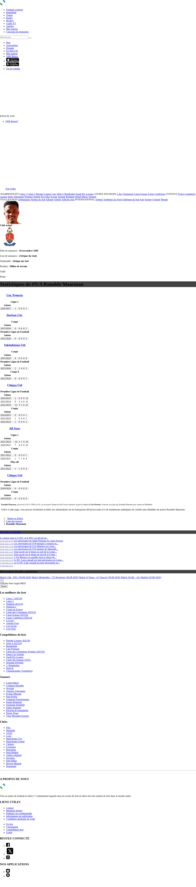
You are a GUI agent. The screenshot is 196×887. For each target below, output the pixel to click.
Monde (164, 199)
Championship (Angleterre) (19, 671)
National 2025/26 (14, 604)
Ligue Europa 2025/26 (17, 615)
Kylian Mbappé (13, 694)
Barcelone (11, 749)
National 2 (11, 606)
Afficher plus (68, 199)
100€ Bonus (12, 56)
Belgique (70, 196)
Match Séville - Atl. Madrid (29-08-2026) (141, 577)
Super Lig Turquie (15, 654)
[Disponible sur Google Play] (12, 65)
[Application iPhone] (8, 871)
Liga (54, 194)
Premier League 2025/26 (18, 640)
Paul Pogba (11, 696)
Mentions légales (14, 810)
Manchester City (14, 738)
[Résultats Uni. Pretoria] (10, 245)
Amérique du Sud (130, 199)
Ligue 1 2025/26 (14, 598)
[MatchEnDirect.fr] (10, 4)
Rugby (9, 18)
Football (14, 9)
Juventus (10, 758)
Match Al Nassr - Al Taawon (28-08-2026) (100, 577)
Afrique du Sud (37, 199)
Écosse (54, 196)
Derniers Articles (10, 532)
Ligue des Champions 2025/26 (21, 612)
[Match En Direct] (10, 788)
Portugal (28, 196)
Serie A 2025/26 (14, 643)
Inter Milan (11, 760)
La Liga (10, 620)
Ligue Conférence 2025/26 (19, 617)
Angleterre (190, 194)
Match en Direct (15, 518)
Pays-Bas (45, 196)
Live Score (11, 626)
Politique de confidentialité (19, 813)
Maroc (85, 196)
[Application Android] (8, 876)
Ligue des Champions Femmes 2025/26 (25, 651)
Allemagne (18, 196)
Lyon (8, 736)
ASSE (9, 733)
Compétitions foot (14, 829)
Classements (12, 827)
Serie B (9, 668)
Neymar (10, 688)
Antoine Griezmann (15, 691)
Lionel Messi (12, 683)
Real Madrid (12, 752)
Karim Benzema (14, 702)
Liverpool (11, 747)
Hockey (10, 20)
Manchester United (15, 741)
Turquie (61, 196)
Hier (8, 42)
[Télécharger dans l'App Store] (12, 61)
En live (9, 824)
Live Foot (11, 629)
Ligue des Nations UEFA (18, 660)
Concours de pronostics (17, 31)
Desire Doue (12, 713)
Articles (10, 26)
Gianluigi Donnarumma (17, 699)
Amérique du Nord (112, 199)
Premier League (43, 194)
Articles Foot (12, 623)
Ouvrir (4, 586)
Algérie (36, 196)
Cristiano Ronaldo (15, 685)
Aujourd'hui (12, 45)
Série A (60, 194)
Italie (10, 196)
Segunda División (14, 662)
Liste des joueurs (14, 521)
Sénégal (92, 196)
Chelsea (10, 744)
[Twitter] (10, 854)
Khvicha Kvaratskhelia (17, 710)
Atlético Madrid (13, 755)
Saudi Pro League (84, 194)
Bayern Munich (13, 763)
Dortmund (11, 766)
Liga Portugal (12, 649)
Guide (9, 832)
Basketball (11, 12)
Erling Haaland (13, 707)
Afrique (99, 199)
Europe (148, 199)
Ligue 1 (23, 194)
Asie (142, 199)
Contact (10, 808)
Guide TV (11, 23)
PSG (8, 727)
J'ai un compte (13, 68)
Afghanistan (24, 199)
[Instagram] (8, 858)
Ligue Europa (140, 194)
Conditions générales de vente (20, 819)
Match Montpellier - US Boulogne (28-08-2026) (55, 577)
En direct (12, 51)
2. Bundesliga (12, 665)
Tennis (9, 15)
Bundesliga (69, 194)
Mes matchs (12, 29)
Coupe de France (14, 609)
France (181, 194)
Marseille (10, 730)
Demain (10, 48)
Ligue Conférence (157, 194)
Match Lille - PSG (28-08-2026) (15, 577)
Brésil (78, 196)
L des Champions (125, 194)
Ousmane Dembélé (15, 705)
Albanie (49, 199)
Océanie (156, 199)
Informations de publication (19, 816)
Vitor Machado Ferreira (17, 716)
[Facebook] (8, 845)
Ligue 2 (31, 194)
